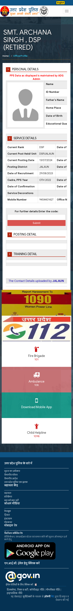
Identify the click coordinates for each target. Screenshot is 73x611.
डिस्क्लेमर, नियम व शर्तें (17, 589)
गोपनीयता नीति (53, 589)
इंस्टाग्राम (8, 518)
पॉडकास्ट (8, 522)
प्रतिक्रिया (8, 496)
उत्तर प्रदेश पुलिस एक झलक (16, 482)
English (60, 3)
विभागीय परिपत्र (10, 474)
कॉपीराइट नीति (37, 589)
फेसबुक (7, 511)
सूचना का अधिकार (12, 471)
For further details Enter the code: (36, 211)
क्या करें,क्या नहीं (11, 500)
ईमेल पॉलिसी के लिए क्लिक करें (19, 584)
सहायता (7, 493)
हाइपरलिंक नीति (14, 593)
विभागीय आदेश (11, 478)
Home (6, 55)
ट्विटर (7, 514)
